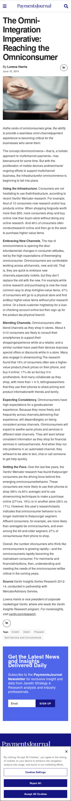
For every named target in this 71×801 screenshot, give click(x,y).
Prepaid (39, 631)
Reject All (35, 783)
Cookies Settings (35, 772)
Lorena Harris (17, 66)
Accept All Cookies (35, 794)
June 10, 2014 (11, 71)
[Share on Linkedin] (63, 67)
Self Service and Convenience (23, 637)
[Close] (66, 751)
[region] (35, 773)
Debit (26, 631)
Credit (15, 631)
